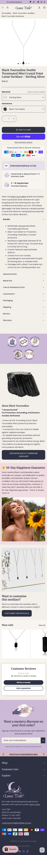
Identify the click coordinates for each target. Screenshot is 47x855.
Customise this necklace (17, 613)
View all (41, 625)
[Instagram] (41, 2)
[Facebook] (38, 2)
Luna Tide (19, 841)
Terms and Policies (23, 846)
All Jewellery (6, 13)
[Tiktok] (27, 851)
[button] (23, 219)
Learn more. (34, 804)
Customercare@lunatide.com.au (16, 823)
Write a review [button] (23, 682)
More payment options (23, 142)
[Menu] (2, 7)
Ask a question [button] (23, 688)
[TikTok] (45, 2)
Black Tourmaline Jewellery (24, 13)
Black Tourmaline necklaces (13, 16)
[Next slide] (42, 643)
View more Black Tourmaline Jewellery (23, 455)
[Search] (7, 7)
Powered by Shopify (30, 841)
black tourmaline (18, 196)
